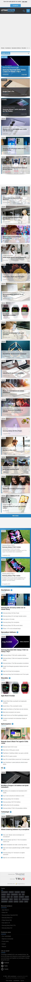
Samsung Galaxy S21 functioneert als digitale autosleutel (14, 853)
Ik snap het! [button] (15, 5)
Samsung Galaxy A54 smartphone (11, 622)
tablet (26, 901)
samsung (17, 892)
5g (19, 894)
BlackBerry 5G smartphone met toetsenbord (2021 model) (15, 791)
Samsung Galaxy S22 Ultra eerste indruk (12, 625)
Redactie (4, 946)
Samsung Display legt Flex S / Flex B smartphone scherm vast (15, 840)
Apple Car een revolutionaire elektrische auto (13, 857)
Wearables (24, 48)
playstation (4, 901)
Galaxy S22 (5, 912)
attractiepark (5, 899)
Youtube (6, 969)
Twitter (6, 966)
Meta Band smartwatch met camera (11, 712)
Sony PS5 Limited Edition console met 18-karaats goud (16, 759)
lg (11, 896)
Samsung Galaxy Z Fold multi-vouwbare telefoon (14, 655)
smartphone (4, 892)
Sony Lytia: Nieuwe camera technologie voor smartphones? (13, 835)
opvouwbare (14, 894)
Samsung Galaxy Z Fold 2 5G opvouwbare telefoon (15, 808)
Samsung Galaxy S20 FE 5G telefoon (12, 802)
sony (8, 896)
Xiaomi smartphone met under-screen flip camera (15, 844)
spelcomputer (25, 899)
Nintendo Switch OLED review (10, 747)
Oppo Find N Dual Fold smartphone (11, 671)
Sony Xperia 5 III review (8, 619)
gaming (16, 901)
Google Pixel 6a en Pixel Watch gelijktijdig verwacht (15, 715)
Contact (4, 944)
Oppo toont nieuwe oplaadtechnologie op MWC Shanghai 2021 (16, 848)
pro (23, 894)
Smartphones (8, 48)
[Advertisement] (15, 30)
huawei (16, 896)
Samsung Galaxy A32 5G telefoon (11, 799)
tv (19, 899)
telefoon (11, 892)
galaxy (22, 892)
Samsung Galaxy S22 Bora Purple (11, 613)
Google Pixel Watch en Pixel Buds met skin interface (15, 709)
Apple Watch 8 (5, 910)
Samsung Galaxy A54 (7, 928)
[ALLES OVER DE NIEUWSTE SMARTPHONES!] (8, 10)
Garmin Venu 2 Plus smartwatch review (12, 706)
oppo (8, 894)
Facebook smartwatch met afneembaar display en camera (15, 719)
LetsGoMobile (16, 980)
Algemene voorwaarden (7, 939)
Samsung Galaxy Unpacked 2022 (10, 915)
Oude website (9, 980)
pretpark (21, 896)
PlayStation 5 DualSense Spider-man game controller (15, 753)
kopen (26, 896)
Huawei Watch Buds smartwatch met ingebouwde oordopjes (15, 702)
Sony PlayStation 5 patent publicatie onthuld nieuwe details (15, 763)
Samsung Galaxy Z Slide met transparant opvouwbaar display (16, 659)
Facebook (6, 962)
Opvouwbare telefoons (16, 48)
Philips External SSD (7, 920)
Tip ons (22, 980)
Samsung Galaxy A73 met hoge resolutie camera (14, 616)
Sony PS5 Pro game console (10, 756)
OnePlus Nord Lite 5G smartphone (11, 805)
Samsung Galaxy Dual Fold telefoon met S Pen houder (16, 674)
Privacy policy (5, 941)
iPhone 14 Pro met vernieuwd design (12, 628)
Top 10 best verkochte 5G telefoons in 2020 (13, 796)
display (3, 896)
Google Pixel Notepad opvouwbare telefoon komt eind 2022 (15, 667)
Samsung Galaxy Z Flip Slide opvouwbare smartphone (16, 663)
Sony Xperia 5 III (6, 923)
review (21, 901)
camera (3, 894)
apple (11, 899)
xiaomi (15, 899)
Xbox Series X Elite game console (11, 750)
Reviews (3, 48)
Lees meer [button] (24, 1)
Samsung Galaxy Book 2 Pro (9, 925)
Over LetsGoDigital (6, 936)
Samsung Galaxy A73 (7, 917)
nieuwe (10, 901)
